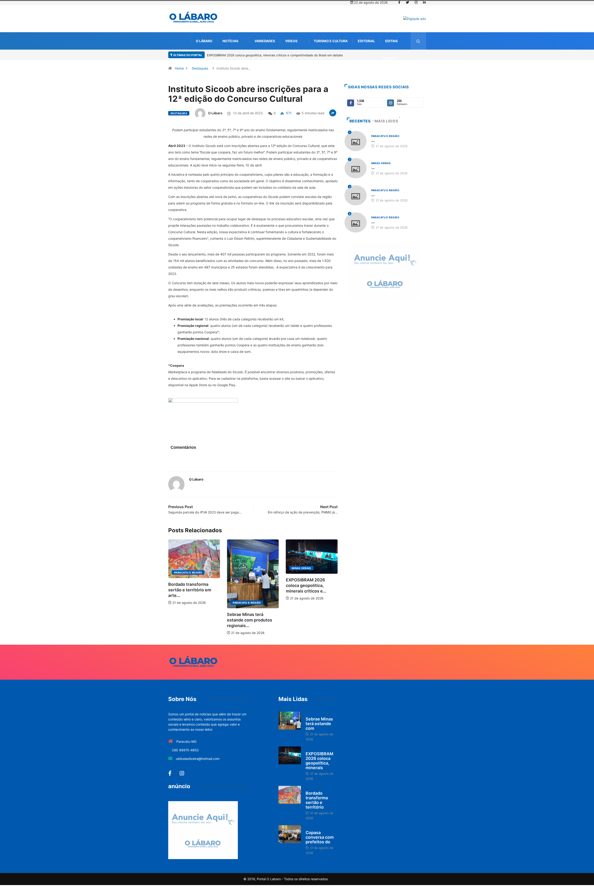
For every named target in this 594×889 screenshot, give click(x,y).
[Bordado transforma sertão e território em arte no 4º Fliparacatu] (289, 795)
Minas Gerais (301, 568)
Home (179, 68)
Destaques (200, 68)
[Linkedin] (424, 2)
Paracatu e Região (188, 572)
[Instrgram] (416, 2)
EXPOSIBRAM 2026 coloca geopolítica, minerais (319, 760)
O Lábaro (204, 41)
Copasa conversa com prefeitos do (320, 837)
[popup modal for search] (418, 41)
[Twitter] (407, 2)
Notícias (230, 41)
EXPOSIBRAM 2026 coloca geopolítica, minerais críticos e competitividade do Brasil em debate (275, 55)
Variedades (265, 41)
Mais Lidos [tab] (386, 121)
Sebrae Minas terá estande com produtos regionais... (249, 620)
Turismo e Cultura (331, 41)
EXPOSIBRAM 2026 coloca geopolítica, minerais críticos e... (306, 585)
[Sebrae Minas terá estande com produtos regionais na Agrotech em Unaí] (289, 721)
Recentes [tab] (360, 121)
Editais (391, 41)
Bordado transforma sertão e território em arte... (189, 590)
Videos (291, 41)
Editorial (366, 41)
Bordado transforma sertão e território (317, 800)
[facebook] (399, 2)
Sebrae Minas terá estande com (319, 724)
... (373, 140)
